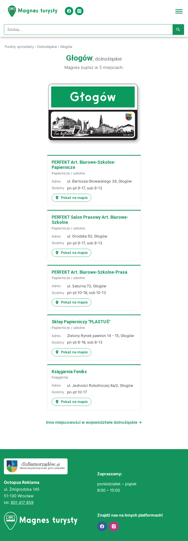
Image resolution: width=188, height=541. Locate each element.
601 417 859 (22, 502)
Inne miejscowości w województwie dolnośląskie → (94, 422)
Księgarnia (60, 377)
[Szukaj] (178, 29)
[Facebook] (69, 11)
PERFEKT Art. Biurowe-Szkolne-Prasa (89, 272)
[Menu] (179, 11)
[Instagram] (79, 11)
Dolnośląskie (47, 46)
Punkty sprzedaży (19, 46)
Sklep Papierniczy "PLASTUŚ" (81, 321)
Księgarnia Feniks (69, 371)
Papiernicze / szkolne (68, 173)
